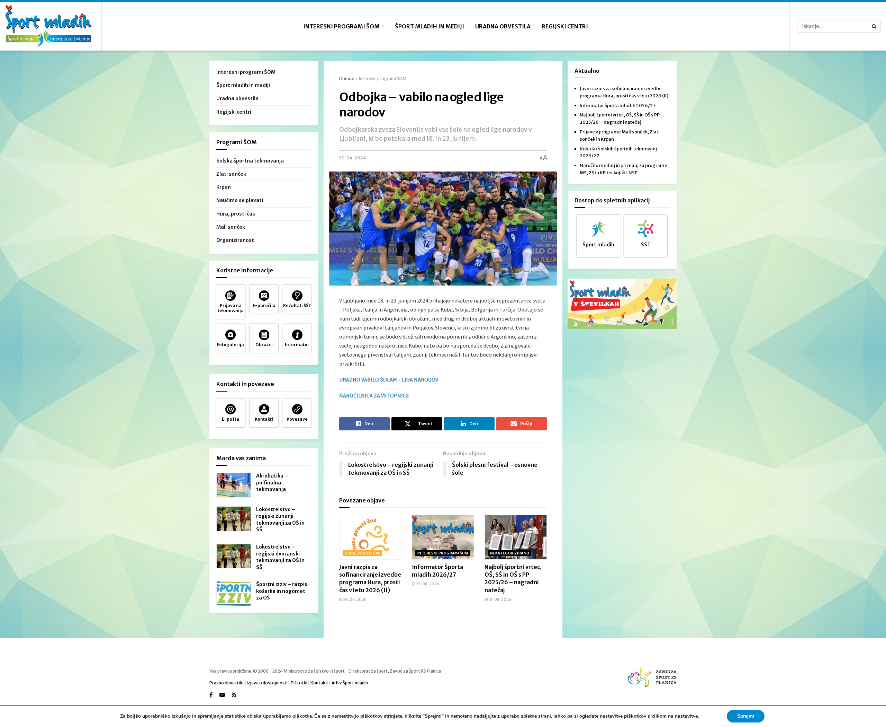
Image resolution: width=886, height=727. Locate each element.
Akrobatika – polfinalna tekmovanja (272, 482)
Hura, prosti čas (362, 553)
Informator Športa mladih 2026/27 (618, 105)
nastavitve (686, 716)
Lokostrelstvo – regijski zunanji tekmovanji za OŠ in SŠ (280, 519)
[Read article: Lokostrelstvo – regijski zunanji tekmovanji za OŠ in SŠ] (233, 518)
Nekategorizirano (509, 553)
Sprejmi (745, 716)
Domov (346, 78)
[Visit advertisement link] (622, 304)
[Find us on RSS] (234, 695)
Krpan (223, 187)
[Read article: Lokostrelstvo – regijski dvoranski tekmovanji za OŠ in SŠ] (233, 556)
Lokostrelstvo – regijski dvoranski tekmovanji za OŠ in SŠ (280, 557)
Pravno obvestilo (226, 682)
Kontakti (319, 682)
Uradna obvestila (503, 26)
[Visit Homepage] (48, 26)
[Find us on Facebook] (211, 695)
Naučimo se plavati (239, 200)
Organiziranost (235, 240)
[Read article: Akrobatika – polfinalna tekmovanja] (233, 485)
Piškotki (299, 682)
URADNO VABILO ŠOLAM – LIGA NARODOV (388, 379)
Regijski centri (565, 26)
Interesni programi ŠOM (341, 26)
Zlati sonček (231, 174)
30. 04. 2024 (352, 158)
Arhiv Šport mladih (350, 682)
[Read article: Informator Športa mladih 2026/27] (443, 537)
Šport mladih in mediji (429, 26)
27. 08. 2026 (427, 583)
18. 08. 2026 (499, 599)
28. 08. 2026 (354, 599)
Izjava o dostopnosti (267, 682)
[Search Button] (874, 26)
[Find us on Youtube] (222, 695)
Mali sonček (230, 227)
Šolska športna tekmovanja (250, 161)
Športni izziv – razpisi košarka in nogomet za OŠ (282, 591)
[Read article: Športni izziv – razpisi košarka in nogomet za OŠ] (233, 593)
